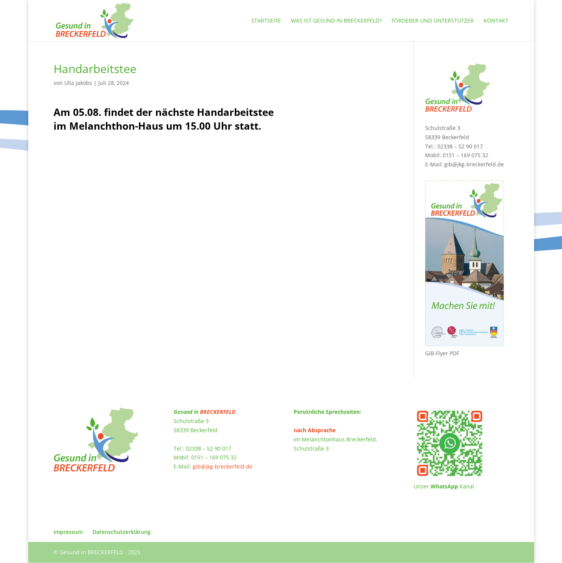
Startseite (266, 21)
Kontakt (496, 21)
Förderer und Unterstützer (432, 21)
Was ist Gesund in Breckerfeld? (336, 21)
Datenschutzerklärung (122, 531)
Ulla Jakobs (78, 82)
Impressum (68, 531)
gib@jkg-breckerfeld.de (474, 164)
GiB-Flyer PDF (442, 353)
